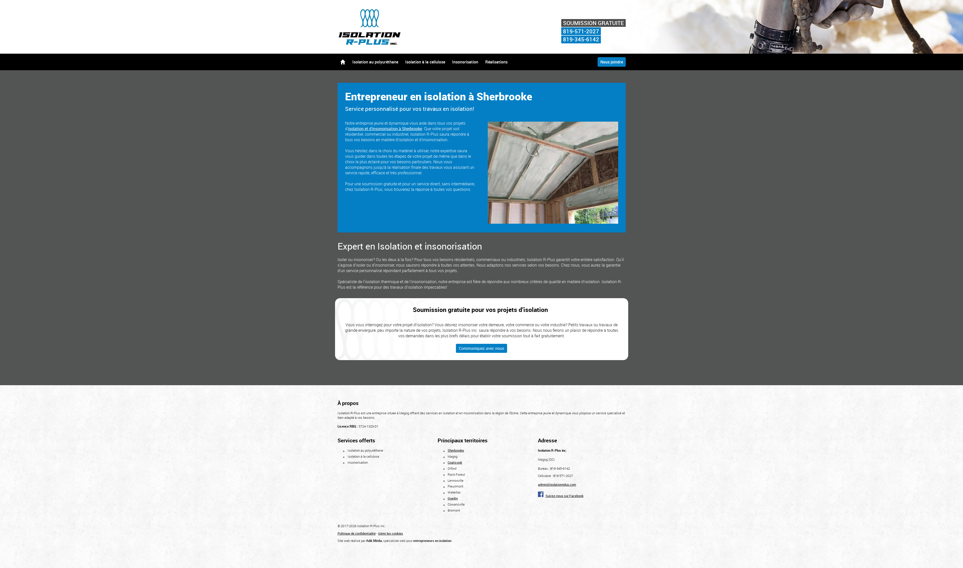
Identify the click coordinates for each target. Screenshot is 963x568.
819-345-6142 (581, 39)
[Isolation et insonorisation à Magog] (371, 44)
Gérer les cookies (390, 533)
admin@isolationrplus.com (557, 484)
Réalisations (496, 62)
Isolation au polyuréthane (375, 62)
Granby (453, 498)
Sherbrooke (456, 450)
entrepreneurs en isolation (432, 540)
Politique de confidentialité (357, 533)
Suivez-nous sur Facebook (564, 496)
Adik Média (374, 540)
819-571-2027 (581, 31)
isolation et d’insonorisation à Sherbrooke (385, 128)
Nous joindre (611, 62)
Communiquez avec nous (481, 348)
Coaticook (455, 462)
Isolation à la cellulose (425, 62)
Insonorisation (465, 62)
